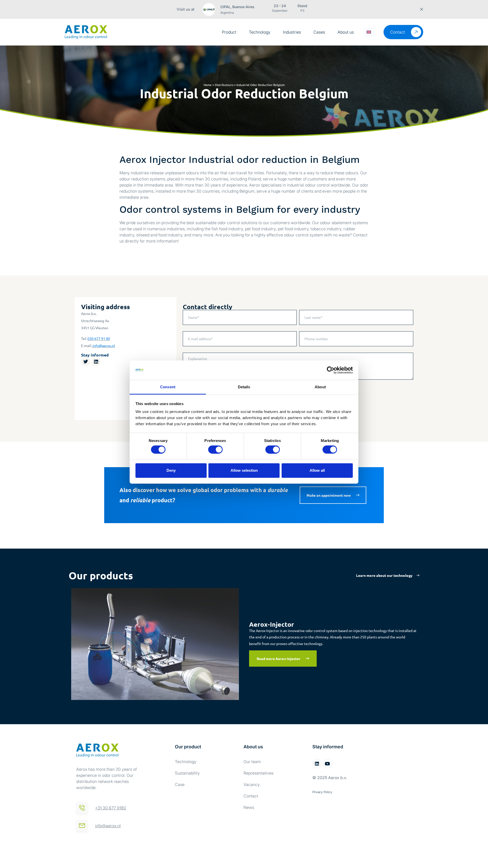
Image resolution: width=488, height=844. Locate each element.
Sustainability (187, 773)
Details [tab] (244, 387)
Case (180, 784)
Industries (292, 32)
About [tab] (320, 387)
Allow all (317, 470)
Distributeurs (224, 85)
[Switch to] (368, 32)
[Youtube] (327, 763)
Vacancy (251, 784)
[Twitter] (85, 361)
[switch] (215, 449)
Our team (252, 761)
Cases (319, 32)
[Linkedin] (96, 361)
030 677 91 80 (98, 338)
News (248, 807)
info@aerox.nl (104, 345)
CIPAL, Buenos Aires (237, 7)
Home (208, 85)
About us (346, 32)
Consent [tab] (167, 387)
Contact (250, 795)
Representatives (258, 773)
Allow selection (244, 470)
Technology (259, 32)
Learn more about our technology (384, 575)
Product (229, 32)
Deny (171, 470)
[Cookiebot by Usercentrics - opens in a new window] (330, 370)
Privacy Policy (322, 792)
